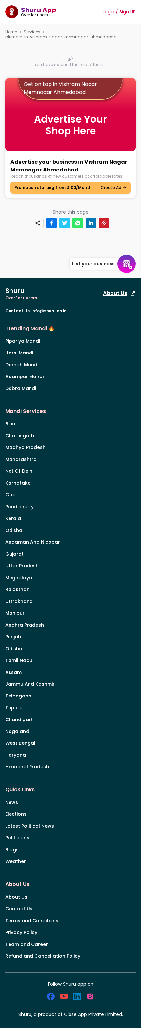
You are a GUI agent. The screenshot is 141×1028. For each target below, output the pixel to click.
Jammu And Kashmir (30, 684)
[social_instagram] (90, 996)
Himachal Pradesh (27, 767)
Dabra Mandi (20, 388)
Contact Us (18, 908)
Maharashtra (21, 459)
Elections (16, 814)
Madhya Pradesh (25, 447)
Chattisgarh (19, 435)
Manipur (15, 613)
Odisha (13, 530)
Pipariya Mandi (22, 341)
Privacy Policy (21, 932)
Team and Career (26, 944)
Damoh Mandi (21, 364)
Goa (10, 494)
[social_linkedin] (77, 996)
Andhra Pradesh (24, 625)
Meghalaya (18, 577)
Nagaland (17, 731)
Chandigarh (19, 719)
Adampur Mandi (24, 376)
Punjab (13, 636)
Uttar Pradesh (22, 565)
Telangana (18, 696)
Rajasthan (17, 589)
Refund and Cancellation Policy (42, 956)
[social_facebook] (51, 996)
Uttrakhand (19, 601)
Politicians (17, 837)
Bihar (11, 424)
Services (32, 31)
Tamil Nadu (18, 660)
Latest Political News (29, 826)
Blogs (12, 849)
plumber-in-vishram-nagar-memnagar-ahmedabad (61, 37)
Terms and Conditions (31, 920)
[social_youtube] (64, 996)
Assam (13, 672)
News (11, 802)
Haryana (15, 755)
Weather (15, 861)
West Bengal (20, 743)
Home (11, 31)
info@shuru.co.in (49, 311)
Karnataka (18, 483)
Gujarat (14, 554)
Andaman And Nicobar (32, 542)
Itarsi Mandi (19, 353)
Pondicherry (19, 506)
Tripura (14, 707)
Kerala (13, 518)
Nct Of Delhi (19, 471)
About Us (115, 293)
